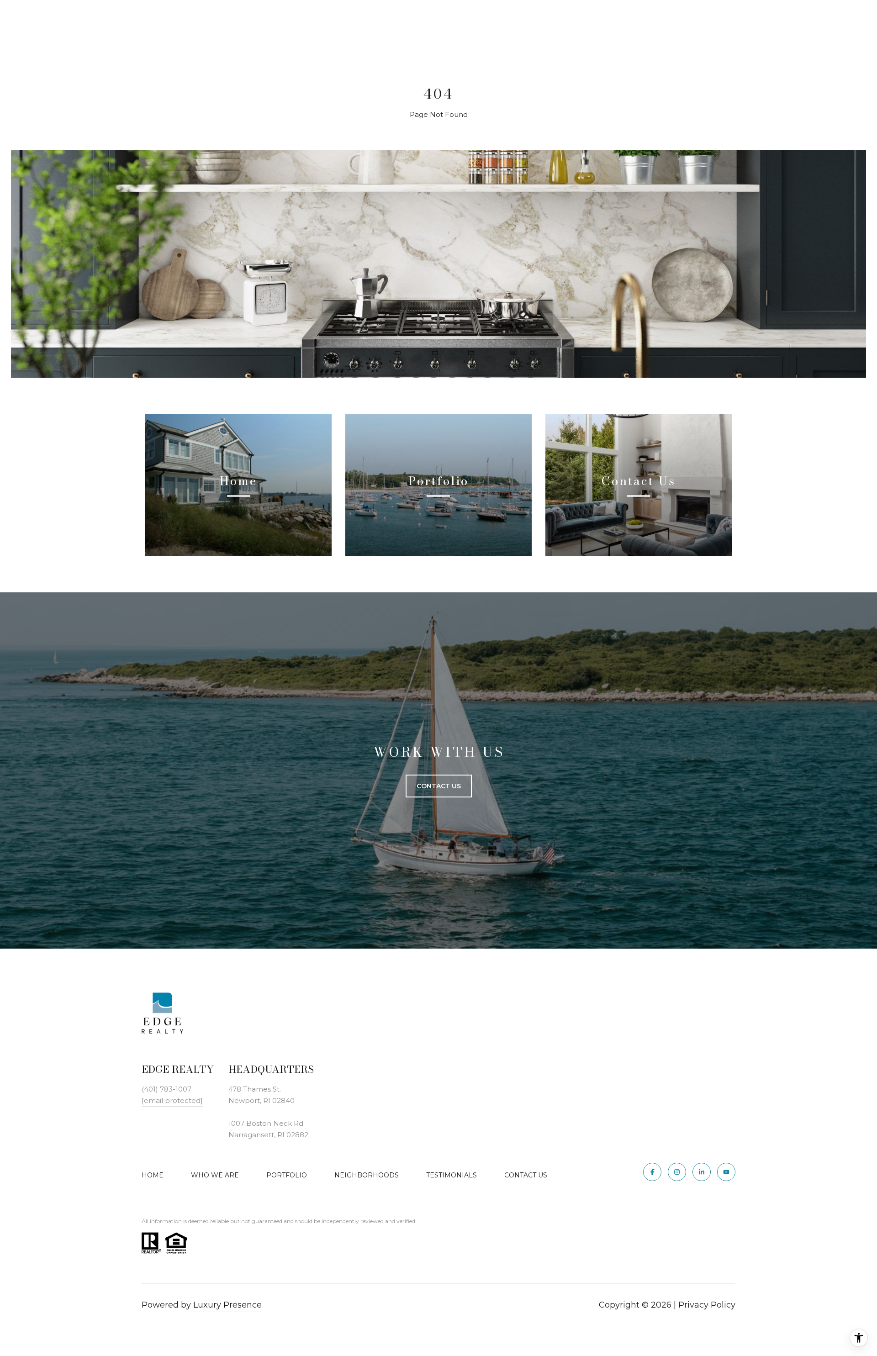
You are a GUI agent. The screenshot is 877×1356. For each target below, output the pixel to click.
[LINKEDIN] (701, 1172)
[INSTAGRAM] (677, 1172)
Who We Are (215, 1175)
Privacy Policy (706, 1305)
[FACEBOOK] (652, 1172)
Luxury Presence (227, 1305)
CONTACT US (525, 1175)
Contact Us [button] (439, 786)
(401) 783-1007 (166, 1089)
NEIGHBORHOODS (366, 1175)
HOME (153, 1175)
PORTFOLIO (286, 1175)
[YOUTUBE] (726, 1172)
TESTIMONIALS (451, 1175)
